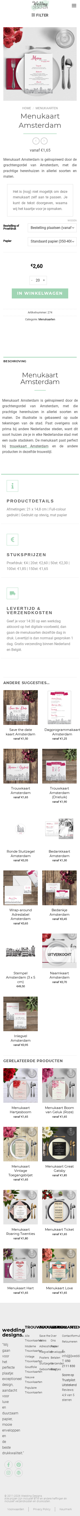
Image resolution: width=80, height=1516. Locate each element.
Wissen (72, 220)
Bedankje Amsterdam (60, 912)
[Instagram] (8, 1473)
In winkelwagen (40, 293)
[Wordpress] (19, 1473)
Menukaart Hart (20, 1288)
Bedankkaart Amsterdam (59, 853)
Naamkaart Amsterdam (60, 975)
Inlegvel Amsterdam (21, 1038)
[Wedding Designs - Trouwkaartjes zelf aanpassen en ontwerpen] (40, 5)
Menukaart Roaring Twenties (20, 1231)
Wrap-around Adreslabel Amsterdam (20, 914)
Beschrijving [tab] (14, 361)
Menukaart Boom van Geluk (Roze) (59, 1110)
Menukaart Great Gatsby (59, 1168)
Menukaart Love (59, 1288)
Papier (7, 241)
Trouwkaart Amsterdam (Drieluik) (60, 792)
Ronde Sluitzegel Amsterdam (21, 853)
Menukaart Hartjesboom (20, 1110)
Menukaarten (47, 108)
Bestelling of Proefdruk (11, 227)
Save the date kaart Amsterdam (20, 732)
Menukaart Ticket (59, 1229)
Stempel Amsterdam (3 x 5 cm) (20, 977)
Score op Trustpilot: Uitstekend (69, 1380)
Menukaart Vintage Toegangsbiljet (20, 1170)
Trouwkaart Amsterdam (21, 790)
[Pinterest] (19, 1465)
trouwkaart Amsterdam (29, 446)
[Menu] (74, 5)
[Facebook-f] (8, 1465)
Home (26, 108)
